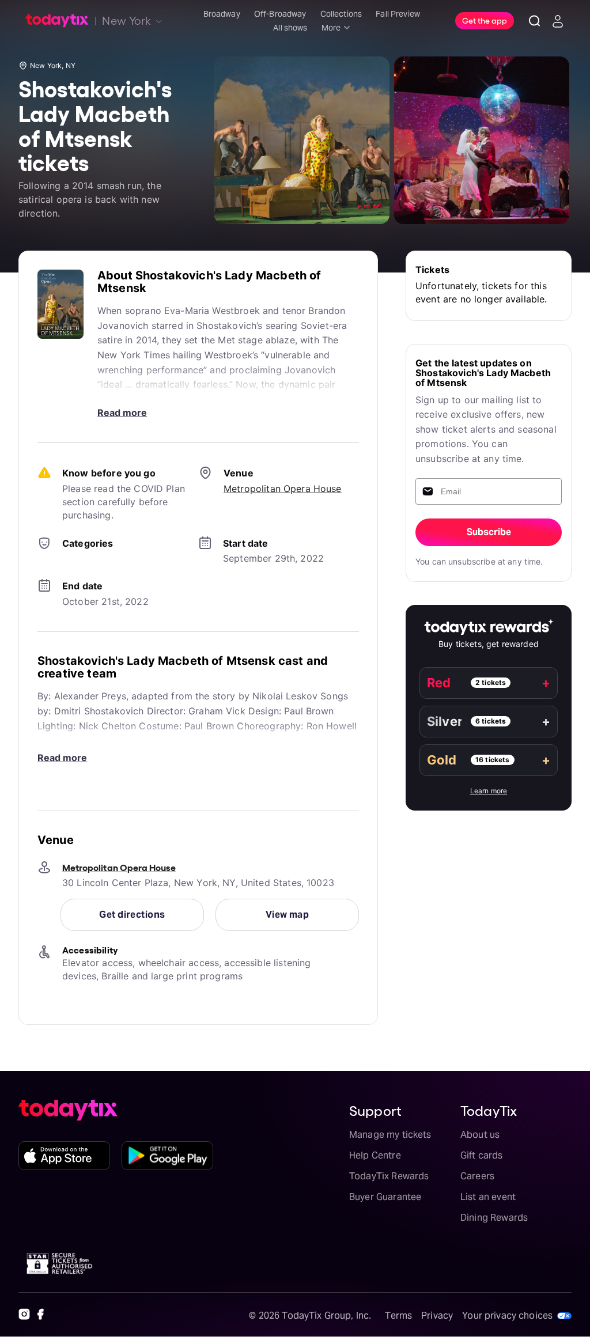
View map (287, 915)
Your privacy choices (507, 1315)
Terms (398, 1315)
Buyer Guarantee (385, 1197)
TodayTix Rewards (389, 1176)
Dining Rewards (494, 1218)
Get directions (132, 915)
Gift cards (481, 1155)
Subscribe (489, 532)
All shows (290, 27)
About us (480, 1135)
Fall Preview (398, 14)
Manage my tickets (390, 1135)
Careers (477, 1176)
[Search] (535, 21)
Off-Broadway (280, 14)
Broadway (221, 14)
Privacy (437, 1315)
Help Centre (375, 1155)
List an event (488, 1197)
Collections (341, 14)
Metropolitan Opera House (283, 488)
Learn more (489, 790)
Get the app (484, 20)
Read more (122, 412)
